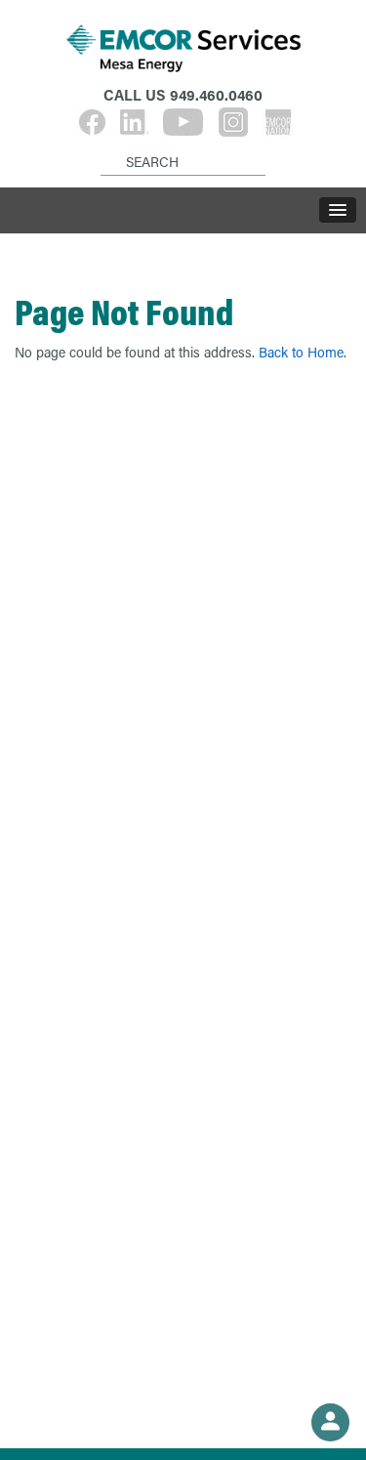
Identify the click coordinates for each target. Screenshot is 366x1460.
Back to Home (301, 352)
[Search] (104, 146)
